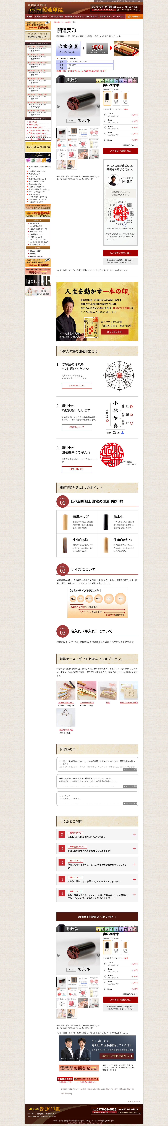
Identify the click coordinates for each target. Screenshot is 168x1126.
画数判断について (76, 427)
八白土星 (38, 102)
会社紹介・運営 (35, 251)
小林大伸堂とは (91, 16)
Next (98, 106)
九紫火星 (38, 110)
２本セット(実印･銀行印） (38, 133)
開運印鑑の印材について (37, 179)
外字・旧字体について (37, 192)
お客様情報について (37, 234)
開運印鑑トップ (58, 22)
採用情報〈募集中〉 (37, 256)
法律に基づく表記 (36, 232)
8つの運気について (77, 386)
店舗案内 (33, 254)
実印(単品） (33, 122)
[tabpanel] (78, 104)
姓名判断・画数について (37, 171)
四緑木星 (38, 71)
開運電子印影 (66, 1094)
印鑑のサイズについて (37, 187)
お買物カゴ (134, 16)
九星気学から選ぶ (42, 16)
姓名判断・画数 (57, 16)
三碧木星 (38, 63)
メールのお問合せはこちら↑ (86, 1082)
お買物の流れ (34, 223)
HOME (29, 16)
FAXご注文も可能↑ (65, 1082)
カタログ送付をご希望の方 (39, 242)
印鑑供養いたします (36, 202)
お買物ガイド (105, 16)
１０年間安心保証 (36, 226)
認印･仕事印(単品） (36, 128)
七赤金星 (38, 94)
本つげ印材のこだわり (37, 182)
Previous (57, 106)
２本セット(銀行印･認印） (38, 136)
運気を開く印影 (76, 469)
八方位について (34, 176)
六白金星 (38, 86)
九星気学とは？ (34, 174)
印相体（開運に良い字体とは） (40, 189)
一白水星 (38, 47)
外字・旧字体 (118, 16)
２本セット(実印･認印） (37, 139)
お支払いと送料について (38, 229)
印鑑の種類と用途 (35, 184)
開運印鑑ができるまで (74, 16)
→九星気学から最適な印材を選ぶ (38, 43)
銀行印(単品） (34, 125)
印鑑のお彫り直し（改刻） (38, 199)
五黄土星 (37, 79)
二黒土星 (37, 55)
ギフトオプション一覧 (37, 245)
